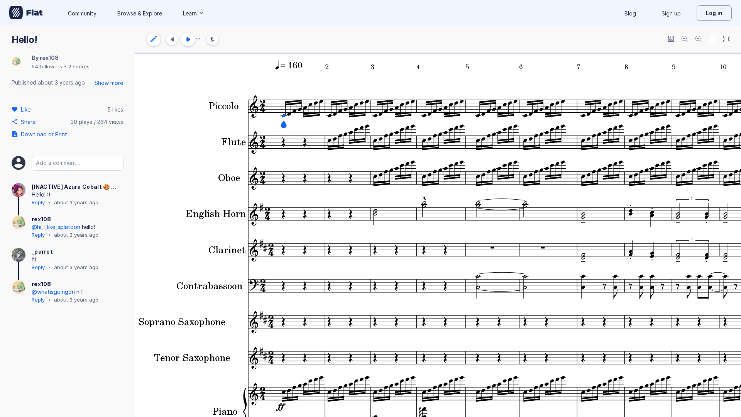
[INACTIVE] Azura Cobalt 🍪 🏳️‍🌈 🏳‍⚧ (77, 186)
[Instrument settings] (154, 39)
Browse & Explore (139, 13)
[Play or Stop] (188, 39)
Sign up (671, 13)
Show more (109, 83)
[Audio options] (198, 39)
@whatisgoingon (53, 291)
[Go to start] (172, 39)
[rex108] (16, 62)
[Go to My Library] (26, 13)
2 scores (79, 66)
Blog (630, 13)
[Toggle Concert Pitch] (671, 39)
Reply (38, 202)
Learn (190, 13)
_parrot (42, 251)
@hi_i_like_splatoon (56, 227)
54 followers (47, 66)
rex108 (49, 57)
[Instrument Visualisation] (212, 39)
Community (82, 13)
